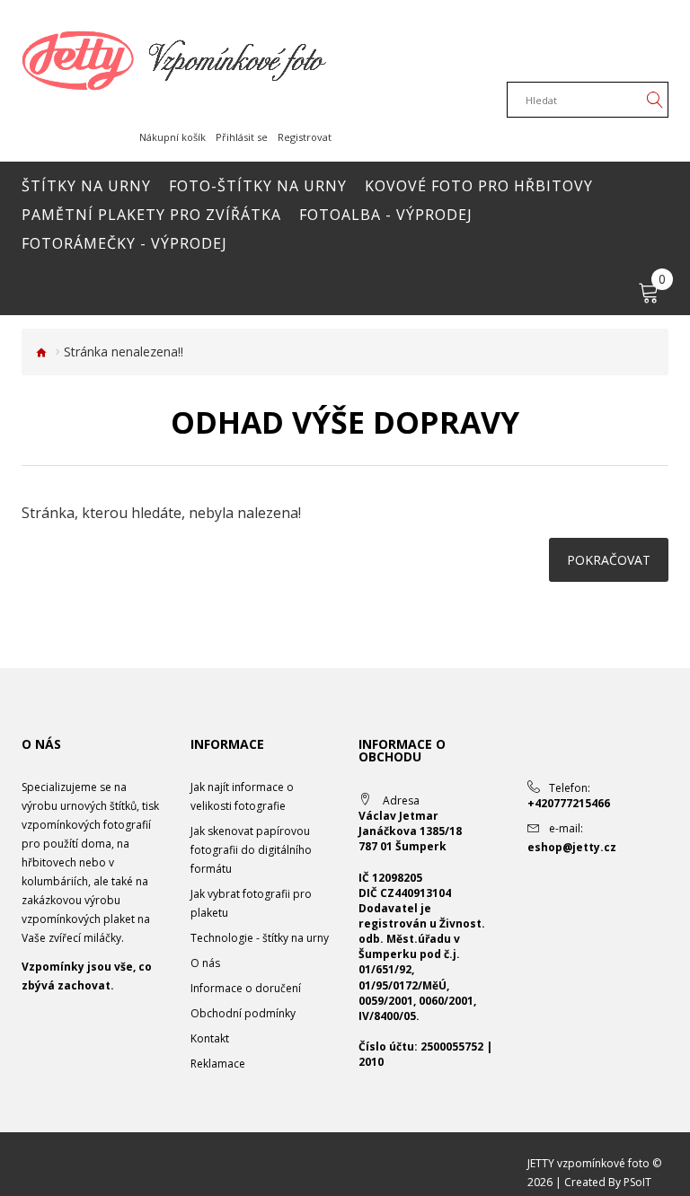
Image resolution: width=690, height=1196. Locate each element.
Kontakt (209, 1038)
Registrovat (305, 137)
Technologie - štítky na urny (259, 937)
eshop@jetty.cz (571, 847)
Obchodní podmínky (243, 1013)
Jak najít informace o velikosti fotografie (242, 796)
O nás (205, 963)
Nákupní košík (172, 137)
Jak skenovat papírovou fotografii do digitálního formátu (251, 849)
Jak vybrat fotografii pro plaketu (251, 903)
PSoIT (637, 1182)
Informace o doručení (245, 988)
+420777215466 (568, 803)
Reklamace (217, 1063)
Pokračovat (608, 559)
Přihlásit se (242, 137)
